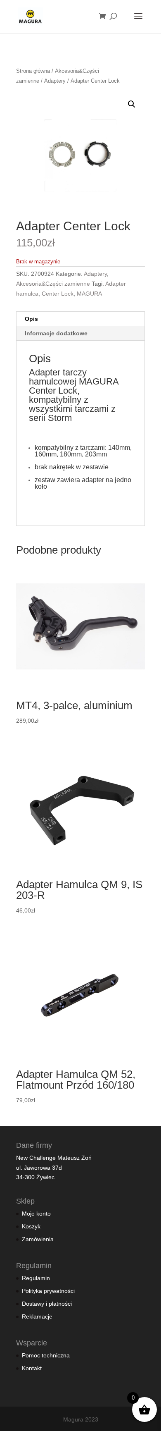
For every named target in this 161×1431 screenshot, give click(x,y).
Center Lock (57, 293)
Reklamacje (37, 1316)
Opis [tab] (31, 318)
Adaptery (55, 81)
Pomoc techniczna (46, 1355)
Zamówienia (38, 1239)
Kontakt (32, 1368)
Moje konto (36, 1213)
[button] (131, 104)
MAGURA (89, 293)
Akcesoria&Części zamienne (53, 283)
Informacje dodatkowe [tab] (56, 333)
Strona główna (33, 71)
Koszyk (31, 1226)
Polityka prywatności (48, 1291)
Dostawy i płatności (47, 1303)
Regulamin (36, 1278)
